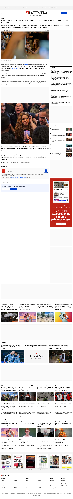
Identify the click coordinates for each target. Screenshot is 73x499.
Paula (56, 420)
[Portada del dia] (61, 202)
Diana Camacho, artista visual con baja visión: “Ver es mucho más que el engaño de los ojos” (63, 441)
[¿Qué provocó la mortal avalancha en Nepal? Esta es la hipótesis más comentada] (45, 317)
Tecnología (20, 7)
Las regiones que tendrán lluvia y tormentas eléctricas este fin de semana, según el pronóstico (44, 414)
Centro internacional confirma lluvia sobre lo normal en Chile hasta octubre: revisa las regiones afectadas (9, 308)
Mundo (30, 7)
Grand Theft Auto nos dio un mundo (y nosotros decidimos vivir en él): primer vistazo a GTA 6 (27, 307)
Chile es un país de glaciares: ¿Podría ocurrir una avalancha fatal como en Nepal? (61, 97)
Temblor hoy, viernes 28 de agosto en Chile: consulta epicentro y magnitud (36, 346)
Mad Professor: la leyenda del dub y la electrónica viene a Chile (27, 446)
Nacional (10, 7)
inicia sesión (6, 189)
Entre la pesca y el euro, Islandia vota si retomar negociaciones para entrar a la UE (45, 441)
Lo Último (39, 7)
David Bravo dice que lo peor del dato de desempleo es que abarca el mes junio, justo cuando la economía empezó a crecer (27, 414)
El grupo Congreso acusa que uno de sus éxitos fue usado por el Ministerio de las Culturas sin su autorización (59, 134)
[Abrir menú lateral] (2, 13)
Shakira (6, 162)
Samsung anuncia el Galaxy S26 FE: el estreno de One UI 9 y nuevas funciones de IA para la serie (63, 307)
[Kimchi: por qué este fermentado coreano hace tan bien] (63, 432)
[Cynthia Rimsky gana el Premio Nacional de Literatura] (69, 129)
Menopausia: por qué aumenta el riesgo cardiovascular (62, 446)
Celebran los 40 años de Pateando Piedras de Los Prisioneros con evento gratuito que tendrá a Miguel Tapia (58, 139)
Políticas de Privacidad (23, 177)
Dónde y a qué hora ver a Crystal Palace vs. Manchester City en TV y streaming (11, 347)
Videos (34, 7)
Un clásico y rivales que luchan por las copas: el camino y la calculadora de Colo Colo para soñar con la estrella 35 (63, 388)
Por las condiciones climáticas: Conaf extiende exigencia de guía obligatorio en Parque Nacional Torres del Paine (61, 102)
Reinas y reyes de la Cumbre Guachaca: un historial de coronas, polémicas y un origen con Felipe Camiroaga (58, 155)
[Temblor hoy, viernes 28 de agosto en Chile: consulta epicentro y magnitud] (36, 356)
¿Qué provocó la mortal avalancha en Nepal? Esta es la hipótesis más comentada (45, 306)
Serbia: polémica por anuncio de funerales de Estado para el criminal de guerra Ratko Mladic (45, 424)
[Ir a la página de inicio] (36, 13)
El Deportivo (25, 7)
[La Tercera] (6, 468)
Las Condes (24, 162)
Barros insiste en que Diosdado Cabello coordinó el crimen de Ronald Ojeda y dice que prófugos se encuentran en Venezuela (61, 72)
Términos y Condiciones (14, 177)
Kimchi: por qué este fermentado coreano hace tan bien (63, 423)
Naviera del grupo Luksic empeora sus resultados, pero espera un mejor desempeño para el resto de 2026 (27, 405)
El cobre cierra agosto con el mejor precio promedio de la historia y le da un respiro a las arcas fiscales (60, 78)
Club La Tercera (45, 7)
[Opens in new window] (30, 468)
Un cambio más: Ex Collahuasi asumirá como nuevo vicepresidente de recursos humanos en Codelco (27, 388)
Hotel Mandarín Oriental (17, 162)
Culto (2, 18)
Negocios (14, 7)
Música (28, 162)
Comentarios (9, 60)
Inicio (2, 7)
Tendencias (39, 384)
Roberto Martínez (6, 30)
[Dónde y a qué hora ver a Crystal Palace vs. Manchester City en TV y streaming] (12, 356)
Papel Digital (52, 7)
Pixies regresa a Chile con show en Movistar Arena (58, 144)
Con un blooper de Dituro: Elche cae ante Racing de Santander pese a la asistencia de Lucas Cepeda (63, 405)
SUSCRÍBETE (61, 224)
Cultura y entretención (24, 420)
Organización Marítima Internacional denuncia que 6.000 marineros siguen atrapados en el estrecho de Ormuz (45, 447)
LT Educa (57, 7)
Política (5, 7)
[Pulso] (18, 468)
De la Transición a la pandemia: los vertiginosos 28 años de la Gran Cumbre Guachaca (58, 150)
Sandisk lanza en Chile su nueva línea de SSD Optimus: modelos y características (9, 441)
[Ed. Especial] (42, 468)
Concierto (10, 162)
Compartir (3, 60)
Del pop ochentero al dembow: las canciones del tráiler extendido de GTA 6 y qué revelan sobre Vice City (45, 405)
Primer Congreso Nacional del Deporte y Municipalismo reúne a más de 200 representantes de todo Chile (63, 414)
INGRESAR (70, 13)
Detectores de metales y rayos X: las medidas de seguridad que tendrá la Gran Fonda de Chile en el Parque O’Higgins (61, 84)
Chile (2, 384)
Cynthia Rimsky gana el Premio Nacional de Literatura (57, 129)
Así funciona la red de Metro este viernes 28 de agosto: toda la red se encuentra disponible (59, 347)
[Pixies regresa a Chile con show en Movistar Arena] (69, 145)
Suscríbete (14, 189)
